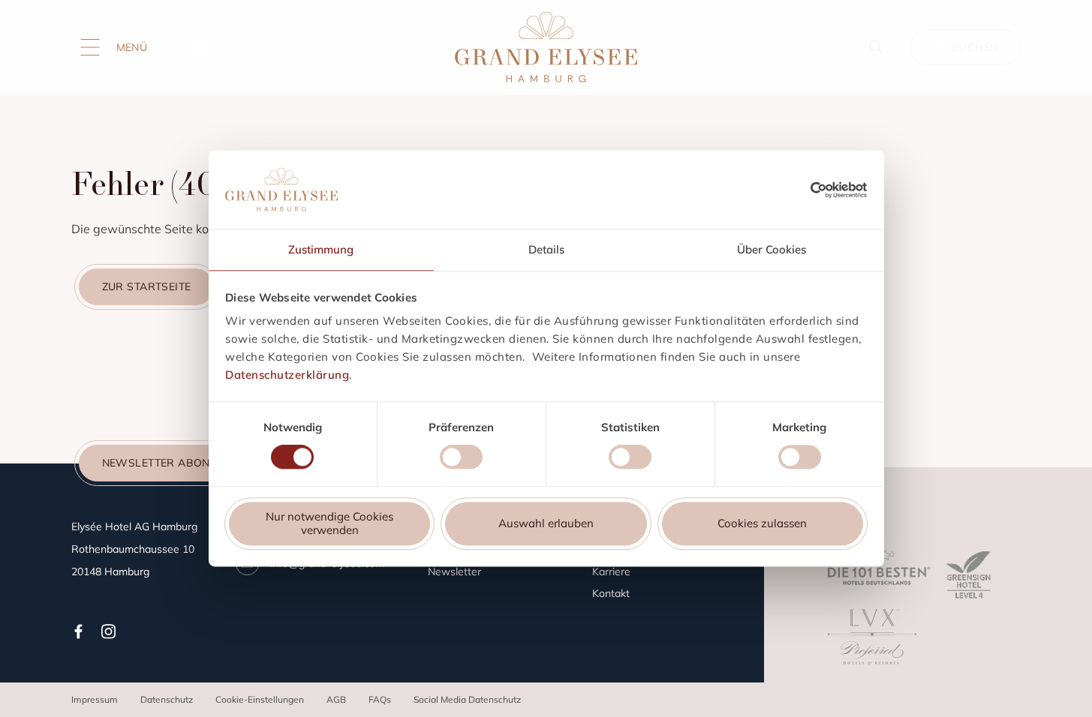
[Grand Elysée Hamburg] (546, 47)
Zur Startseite (146, 286)
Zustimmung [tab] (320, 249)
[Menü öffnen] (90, 47)
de (229, 47)
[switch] (461, 460)
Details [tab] (546, 249)
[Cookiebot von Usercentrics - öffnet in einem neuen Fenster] (839, 189)
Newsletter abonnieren (176, 463)
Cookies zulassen (762, 523)
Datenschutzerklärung (287, 375)
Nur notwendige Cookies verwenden (329, 523)
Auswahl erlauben (546, 523)
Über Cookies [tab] (771, 249)
